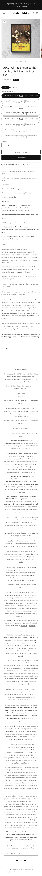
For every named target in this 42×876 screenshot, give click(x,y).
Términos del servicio (30, 872)
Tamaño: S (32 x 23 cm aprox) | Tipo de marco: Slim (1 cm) (21, 95)
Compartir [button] (6, 348)
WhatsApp (30, 580)
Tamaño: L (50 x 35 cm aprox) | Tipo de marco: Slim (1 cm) (21, 118)
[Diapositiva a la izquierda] (17, 61)
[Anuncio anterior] (3, 5)
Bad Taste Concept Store (19, 869)
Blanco (15, 87)
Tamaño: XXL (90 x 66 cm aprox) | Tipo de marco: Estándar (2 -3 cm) (21, 137)
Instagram (22, 580)
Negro (6, 87)
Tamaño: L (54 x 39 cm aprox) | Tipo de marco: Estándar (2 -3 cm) (21, 124)
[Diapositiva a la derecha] (25, 61)
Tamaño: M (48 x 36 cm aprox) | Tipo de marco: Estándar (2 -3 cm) (20, 113)
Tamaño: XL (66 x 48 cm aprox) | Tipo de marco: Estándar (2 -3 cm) (20, 131)
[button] (4, 13)
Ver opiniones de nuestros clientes (18, 210)
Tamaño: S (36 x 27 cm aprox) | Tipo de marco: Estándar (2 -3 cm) (21, 101)
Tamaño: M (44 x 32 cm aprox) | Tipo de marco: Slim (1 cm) (21, 107)
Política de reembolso (17, 872)
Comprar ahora (21, 158)
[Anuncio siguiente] (38, 5)
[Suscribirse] (36, 853)
